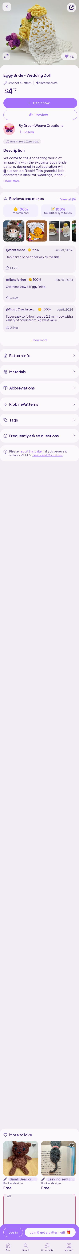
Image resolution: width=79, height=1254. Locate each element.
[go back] (7, 7)
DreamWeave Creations (43, 125)
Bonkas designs (13, 1183)
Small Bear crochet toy (23, 1179)
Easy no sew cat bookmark (61, 1179)
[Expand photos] (6, 56)
